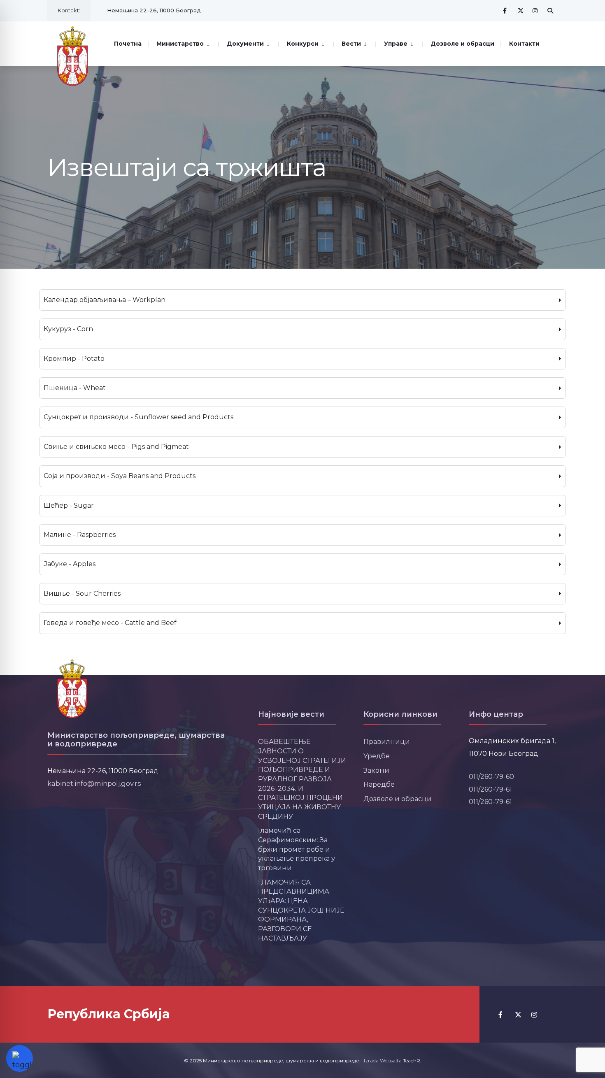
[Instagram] (535, 10)
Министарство (180, 43)
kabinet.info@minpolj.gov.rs (94, 783)
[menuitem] (183, 43)
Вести (351, 43)
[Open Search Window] (550, 10)
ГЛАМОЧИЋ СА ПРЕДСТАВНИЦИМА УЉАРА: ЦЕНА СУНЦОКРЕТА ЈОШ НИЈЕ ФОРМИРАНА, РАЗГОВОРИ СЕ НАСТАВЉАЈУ (301, 910)
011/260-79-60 (491, 776)
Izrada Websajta (383, 1060)
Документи (245, 43)
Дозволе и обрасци (462, 43)
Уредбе (376, 756)
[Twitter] (520, 10)
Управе (395, 43)
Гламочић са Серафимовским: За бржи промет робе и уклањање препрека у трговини (296, 849)
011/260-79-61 (490, 789)
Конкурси (303, 43)
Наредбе (379, 784)
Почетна (128, 43)
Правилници (386, 741)
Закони (376, 770)
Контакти (524, 43)
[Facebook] (505, 10)
